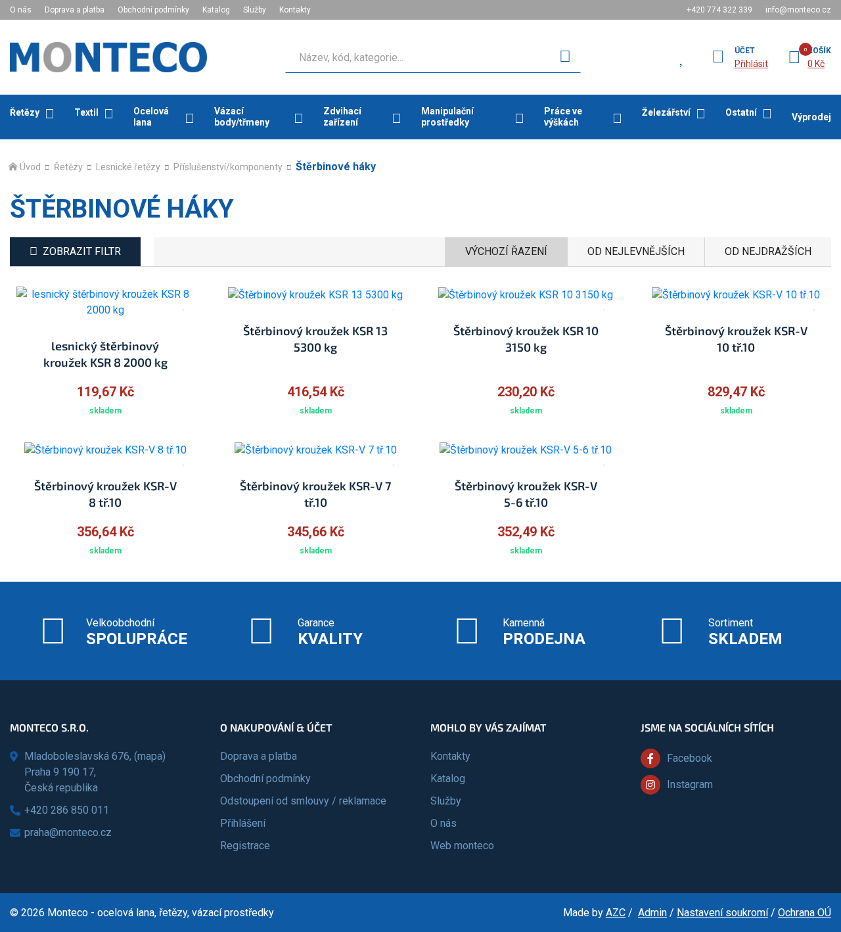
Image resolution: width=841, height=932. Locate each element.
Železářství (666, 112)
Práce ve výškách (563, 117)
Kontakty (295, 9)
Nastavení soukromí (722, 912)
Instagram (690, 784)
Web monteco (462, 845)
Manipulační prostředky (447, 117)
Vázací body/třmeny (241, 117)
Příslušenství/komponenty (228, 167)
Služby (254, 9)
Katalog (216, 9)
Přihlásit (751, 63)
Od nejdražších (768, 251)
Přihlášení (242, 823)
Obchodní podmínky (153, 9)
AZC (615, 912)
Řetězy (24, 112)
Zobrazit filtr (82, 251)
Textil (86, 112)
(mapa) (150, 756)
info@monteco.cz (798, 9)
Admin (652, 912)
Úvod (30, 167)
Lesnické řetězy (128, 167)
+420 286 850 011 (66, 810)
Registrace (245, 845)
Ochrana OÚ (804, 912)
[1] (565, 57)
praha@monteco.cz (68, 832)
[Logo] (108, 57)
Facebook (689, 758)
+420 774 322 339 (719, 9)
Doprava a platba (74, 9)
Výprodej (811, 117)
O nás (21, 9)
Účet (745, 50)
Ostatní (741, 112)
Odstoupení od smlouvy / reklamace (303, 801)
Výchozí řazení (506, 251)
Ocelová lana (151, 117)
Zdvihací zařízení (342, 117)
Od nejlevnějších (636, 251)
